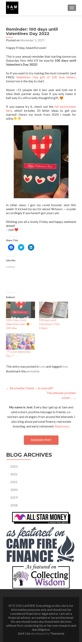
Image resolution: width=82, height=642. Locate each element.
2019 (14, 497)
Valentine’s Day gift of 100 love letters (45, 77)
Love (42, 366)
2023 (14, 466)
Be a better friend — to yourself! (29, 388)
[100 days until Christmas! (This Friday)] (53, 310)
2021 (14, 482)
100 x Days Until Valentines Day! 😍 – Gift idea (19, 324)
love (64, 366)
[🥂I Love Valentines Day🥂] (20, 341)
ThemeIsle (57, 633)
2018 (14, 505)
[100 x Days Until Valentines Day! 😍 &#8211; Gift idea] (20, 310)
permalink (32, 371)
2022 (14, 474)
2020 (14, 489)
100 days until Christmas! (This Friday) (49, 324)
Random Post (41, 440)
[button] (12, 8)
